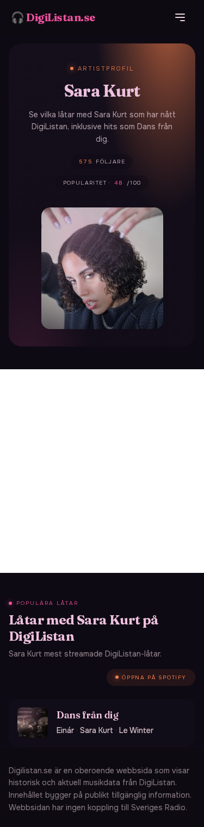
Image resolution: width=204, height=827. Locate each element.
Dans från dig (87, 715)
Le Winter (136, 730)
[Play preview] (32, 723)
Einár (65, 730)
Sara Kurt (96, 730)
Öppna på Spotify (154, 677)
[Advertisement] (102, 471)
